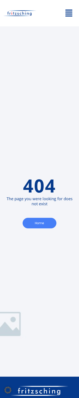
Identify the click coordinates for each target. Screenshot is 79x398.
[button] (56, 13)
